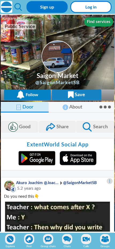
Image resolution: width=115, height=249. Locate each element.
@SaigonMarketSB (80, 183)
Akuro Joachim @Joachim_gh (37, 183)
